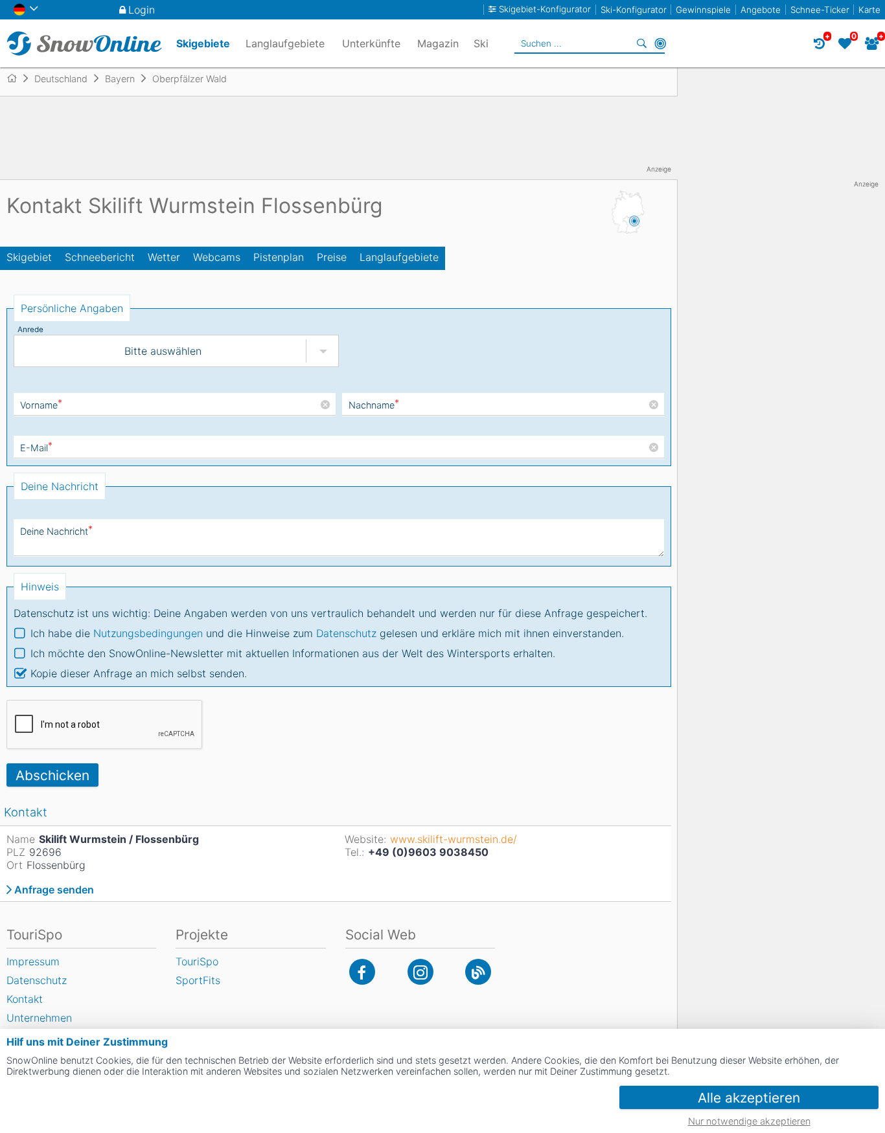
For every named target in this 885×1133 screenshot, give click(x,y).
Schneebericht (100, 257)
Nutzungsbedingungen (148, 633)
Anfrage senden (54, 889)
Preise (332, 257)
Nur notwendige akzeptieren (749, 1121)
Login (141, 9)
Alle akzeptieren (749, 1098)
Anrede (30, 329)
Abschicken (52, 775)
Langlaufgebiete (399, 257)
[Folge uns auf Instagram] (420, 972)
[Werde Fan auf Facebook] (362, 972)
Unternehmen (39, 1017)
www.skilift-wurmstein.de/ (453, 839)
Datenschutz (346, 633)
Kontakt (24, 999)
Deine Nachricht (56, 531)
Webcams (216, 257)
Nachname (374, 404)
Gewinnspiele (703, 10)
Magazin (438, 43)
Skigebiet (29, 257)
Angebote (761, 10)
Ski (481, 43)
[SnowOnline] (84, 43)
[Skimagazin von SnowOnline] (478, 972)
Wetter (164, 257)
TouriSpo (197, 961)
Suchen (642, 43)
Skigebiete (203, 43)
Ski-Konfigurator (634, 10)
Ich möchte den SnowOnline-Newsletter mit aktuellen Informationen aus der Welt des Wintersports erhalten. (292, 653)
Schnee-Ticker (819, 10)
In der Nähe (660, 43)
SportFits (198, 980)
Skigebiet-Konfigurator (545, 9)
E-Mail (36, 447)
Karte (869, 10)
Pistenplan (278, 257)
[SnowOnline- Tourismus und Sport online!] (17, 78)
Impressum (33, 961)
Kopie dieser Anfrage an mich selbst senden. (138, 673)
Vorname (41, 404)
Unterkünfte (371, 43)
